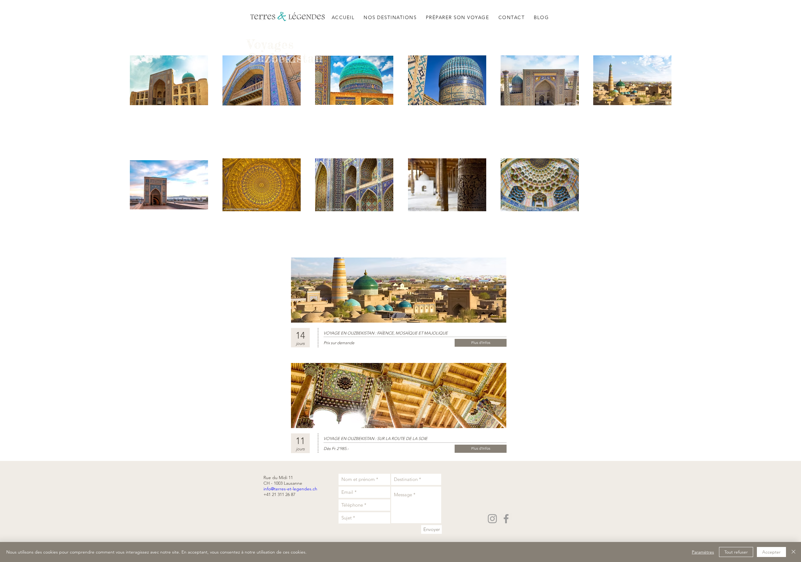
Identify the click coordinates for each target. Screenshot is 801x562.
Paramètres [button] (703, 552)
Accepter (771, 552)
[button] (390, 17)
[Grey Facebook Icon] (506, 519)
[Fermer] (793, 552)
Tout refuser (736, 552)
